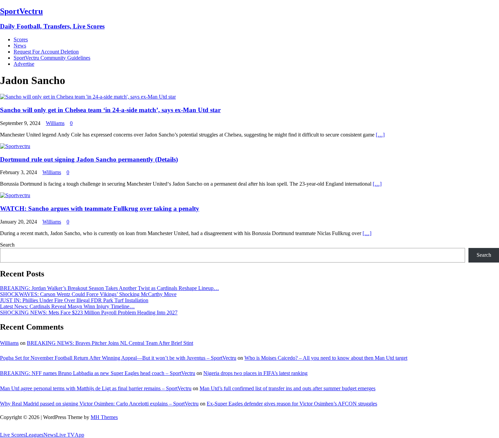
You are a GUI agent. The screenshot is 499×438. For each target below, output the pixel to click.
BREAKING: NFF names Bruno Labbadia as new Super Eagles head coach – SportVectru (97, 373)
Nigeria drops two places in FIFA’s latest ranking (255, 373)
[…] (380, 135)
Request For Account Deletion (46, 52)
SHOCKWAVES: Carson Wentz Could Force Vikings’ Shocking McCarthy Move (88, 294)
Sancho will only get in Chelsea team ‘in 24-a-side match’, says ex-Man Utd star (110, 109)
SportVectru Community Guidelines (52, 58)
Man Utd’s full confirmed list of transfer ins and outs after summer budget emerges (287, 388)
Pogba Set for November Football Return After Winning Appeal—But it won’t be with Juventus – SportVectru (118, 358)
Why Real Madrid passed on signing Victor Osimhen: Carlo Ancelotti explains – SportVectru (99, 403)
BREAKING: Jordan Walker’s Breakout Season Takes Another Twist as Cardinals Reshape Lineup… (109, 288)
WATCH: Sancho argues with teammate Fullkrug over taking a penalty (99, 208)
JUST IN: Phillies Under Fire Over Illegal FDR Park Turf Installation (74, 300)
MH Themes (104, 417)
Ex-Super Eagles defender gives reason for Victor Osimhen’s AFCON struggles (292, 403)
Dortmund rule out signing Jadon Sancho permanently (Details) (89, 159)
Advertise (24, 64)
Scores (21, 39)
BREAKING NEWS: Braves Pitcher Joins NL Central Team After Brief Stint (110, 343)
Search (7, 245)
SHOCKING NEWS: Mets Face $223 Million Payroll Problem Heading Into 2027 (89, 312)
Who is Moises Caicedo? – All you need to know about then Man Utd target (325, 358)
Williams (55, 123)
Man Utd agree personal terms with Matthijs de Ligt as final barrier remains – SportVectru (95, 388)
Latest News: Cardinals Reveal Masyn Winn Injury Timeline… (67, 306)
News (20, 45)
